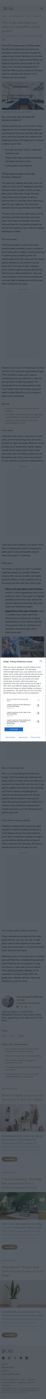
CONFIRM (14, 729)
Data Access (23, 737)
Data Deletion (10, 737)
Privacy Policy (36, 737)
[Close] (42, 662)
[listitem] (23, 700)
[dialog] (23, 699)
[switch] (37, 705)
